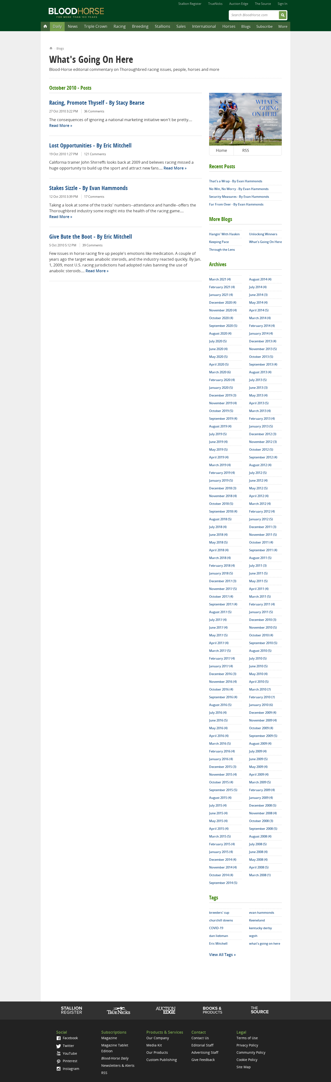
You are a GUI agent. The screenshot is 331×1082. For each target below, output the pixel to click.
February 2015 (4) (222, 844)
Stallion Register (189, 3)
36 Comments (94, 111)
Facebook (70, 1038)
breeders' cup (219, 912)
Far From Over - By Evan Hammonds (236, 204)
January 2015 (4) (221, 852)
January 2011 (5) (261, 612)
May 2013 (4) (258, 395)
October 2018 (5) (221, 503)
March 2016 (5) (220, 743)
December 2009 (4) (262, 712)
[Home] (45, 26)
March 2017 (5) (220, 650)
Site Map (243, 1067)
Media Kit (154, 1045)
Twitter (68, 1045)
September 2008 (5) (263, 828)
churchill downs (221, 920)
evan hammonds (261, 912)
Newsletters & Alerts (117, 1065)
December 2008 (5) (262, 805)
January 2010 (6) (261, 705)
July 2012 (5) (258, 473)
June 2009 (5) (258, 759)
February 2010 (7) (262, 697)
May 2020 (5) (218, 356)
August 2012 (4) (260, 465)
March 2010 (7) (260, 689)
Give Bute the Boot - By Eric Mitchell (90, 237)
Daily (57, 26)
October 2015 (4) (221, 782)
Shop (212, 1010)
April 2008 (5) (258, 867)
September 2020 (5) (223, 326)
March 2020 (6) (220, 372)
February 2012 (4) (262, 511)
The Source (263, 3)
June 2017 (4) (218, 627)
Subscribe (264, 26)
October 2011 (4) (261, 542)
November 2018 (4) (223, 496)
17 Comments (94, 196)
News (73, 26)
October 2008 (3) (261, 821)
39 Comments (92, 245)
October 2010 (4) (261, 635)
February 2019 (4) (222, 473)
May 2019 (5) (218, 449)
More (282, 26)
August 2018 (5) (220, 519)
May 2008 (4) (258, 859)
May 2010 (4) (258, 674)
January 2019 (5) (221, 480)
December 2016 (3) (222, 674)
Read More (59, 125)
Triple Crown (95, 26)
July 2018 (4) (218, 527)
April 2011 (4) (258, 589)
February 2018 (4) (222, 565)
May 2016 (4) (218, 728)
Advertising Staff (204, 1052)
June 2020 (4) (218, 349)
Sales (181, 26)
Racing (120, 26)
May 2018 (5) (218, 542)
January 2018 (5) (221, 573)
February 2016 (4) (222, 751)
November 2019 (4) (223, 403)
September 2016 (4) (223, 697)
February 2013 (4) (262, 418)
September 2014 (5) (223, 883)
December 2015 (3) (222, 767)
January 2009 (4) (261, 797)
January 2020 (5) (221, 387)
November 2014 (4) (223, 867)
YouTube (69, 1053)
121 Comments (95, 154)
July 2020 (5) (218, 341)
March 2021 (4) (220, 279)
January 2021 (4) (221, 295)
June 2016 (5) (218, 720)
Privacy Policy (247, 1045)
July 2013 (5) (258, 380)
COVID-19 (216, 928)
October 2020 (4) (221, 318)
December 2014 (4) (222, 859)
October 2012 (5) (261, 449)
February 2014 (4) (262, 326)
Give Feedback (203, 1059)
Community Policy (250, 1052)
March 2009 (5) (260, 782)
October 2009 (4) (261, 728)
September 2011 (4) (263, 550)
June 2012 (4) (258, 480)
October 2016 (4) (221, 689)
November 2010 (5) (263, 627)
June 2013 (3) (258, 387)
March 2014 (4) (260, 318)
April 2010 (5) (258, 681)
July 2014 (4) (258, 287)
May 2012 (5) (258, 488)
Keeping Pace (219, 242)
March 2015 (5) (220, 836)
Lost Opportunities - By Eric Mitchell (90, 146)
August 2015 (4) (220, 797)
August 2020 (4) (220, 333)
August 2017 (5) (220, 612)
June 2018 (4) (218, 534)
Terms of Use (247, 1038)
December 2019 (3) (222, 395)
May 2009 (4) (258, 767)
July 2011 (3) (258, 565)
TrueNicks (215, 3)
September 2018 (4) (223, 511)
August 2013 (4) (260, 372)
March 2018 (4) (220, 558)
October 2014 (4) (221, 875)
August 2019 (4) (220, 426)
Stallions (162, 26)
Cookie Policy (246, 1059)
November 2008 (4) (263, 813)
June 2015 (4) (218, 813)
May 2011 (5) (258, 581)
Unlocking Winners (263, 234)
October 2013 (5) (261, 356)
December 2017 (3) (222, 581)
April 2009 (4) (258, 774)
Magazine (109, 1038)
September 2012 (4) (263, 457)
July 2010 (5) (258, 658)
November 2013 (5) (263, 349)
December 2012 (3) (262, 434)
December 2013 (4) (262, 341)
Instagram (70, 1068)
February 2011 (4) (262, 604)
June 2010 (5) (258, 666)
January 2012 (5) (261, 519)
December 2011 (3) (262, 527)
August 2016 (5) (220, 705)
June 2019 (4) (218, 442)
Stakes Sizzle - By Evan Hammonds (88, 188)
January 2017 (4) (221, 666)
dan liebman (218, 936)
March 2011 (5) (260, 596)
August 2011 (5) (260, 558)
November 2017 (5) (223, 589)
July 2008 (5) (258, 844)
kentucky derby (260, 928)
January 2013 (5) (261, 426)
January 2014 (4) (261, 333)
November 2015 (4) (223, 774)
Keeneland (257, 920)
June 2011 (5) (258, 573)
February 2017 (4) (222, 658)
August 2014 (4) (260, 279)
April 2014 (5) (258, 310)
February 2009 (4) (262, 790)
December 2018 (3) (222, 488)
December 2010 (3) (262, 620)
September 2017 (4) (223, 604)
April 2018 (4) (219, 550)
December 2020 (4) (222, 302)
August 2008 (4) (260, 836)
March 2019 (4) (220, 465)
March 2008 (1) (260, 875)
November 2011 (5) (263, 534)
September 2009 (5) (263, 736)
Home (51, 48)
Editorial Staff (202, 1045)
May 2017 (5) (218, 635)
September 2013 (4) (263, 364)
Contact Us (200, 1038)
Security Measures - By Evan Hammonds (239, 196)
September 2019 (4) (223, 418)
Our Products (157, 1052)
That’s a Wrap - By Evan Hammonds (235, 181)
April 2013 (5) (258, 403)
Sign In (282, 3)
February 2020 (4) (222, 380)
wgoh (253, 936)
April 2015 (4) (219, 828)
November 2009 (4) (263, 720)
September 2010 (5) (263, 643)
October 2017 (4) (221, 596)
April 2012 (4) (258, 496)
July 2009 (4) (258, 751)
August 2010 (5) (260, 650)
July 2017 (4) (218, 620)
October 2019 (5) (221, 411)
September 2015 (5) (223, 790)
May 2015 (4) (218, 821)
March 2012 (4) (260, 503)
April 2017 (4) (219, 643)
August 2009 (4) (260, 743)
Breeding (140, 26)
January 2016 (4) (221, 759)
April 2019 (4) (219, 457)
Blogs (246, 26)
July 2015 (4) (218, 805)
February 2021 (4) (222, 287)
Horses (229, 26)
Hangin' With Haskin (224, 234)
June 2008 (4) (258, 852)
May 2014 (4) (258, 302)
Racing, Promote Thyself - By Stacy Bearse (96, 103)
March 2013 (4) (260, 411)
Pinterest (69, 1061)
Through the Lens (222, 249)
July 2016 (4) (218, 712)
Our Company (157, 1038)
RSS (245, 150)
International (204, 26)
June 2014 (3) (258, 295)
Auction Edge (238, 3)
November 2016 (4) (223, 681)
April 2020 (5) (219, 364)
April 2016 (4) (219, 736)
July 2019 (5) (218, 434)
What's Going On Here (265, 242)
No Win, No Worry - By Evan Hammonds (238, 189)
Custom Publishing (161, 1059)
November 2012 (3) (263, 442)
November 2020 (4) (223, 310)
